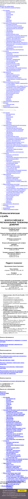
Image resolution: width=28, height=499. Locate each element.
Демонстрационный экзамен (10, 107)
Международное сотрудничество (15, 49)
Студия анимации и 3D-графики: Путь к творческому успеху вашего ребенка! (17, 86)
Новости (8, 16)
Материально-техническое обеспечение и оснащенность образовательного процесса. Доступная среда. (16, 37)
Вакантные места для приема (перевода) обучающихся (14, 434)
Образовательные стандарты (13, 41)
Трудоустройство (10, 62)
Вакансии (8, 21)
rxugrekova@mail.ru (15, 7)
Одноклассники (4, 393)
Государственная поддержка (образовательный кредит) (13, 70)
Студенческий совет (11, 66)
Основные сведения (11, 24)
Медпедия (5, 459)
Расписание (9, 58)
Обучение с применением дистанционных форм (13, 60)
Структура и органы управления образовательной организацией (15, 27)
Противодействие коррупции (14, 25)
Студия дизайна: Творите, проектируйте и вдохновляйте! (15, 475)
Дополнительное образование (11, 101)
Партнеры (9, 20)
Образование (9, 31)
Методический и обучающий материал (16, 67)
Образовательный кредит (13, 74)
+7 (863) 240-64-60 (5, 7)
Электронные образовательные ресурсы (16, 55)
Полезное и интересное (12, 52)
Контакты (8, 100)
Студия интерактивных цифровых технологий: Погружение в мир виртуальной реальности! (15, 90)
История (8, 13)
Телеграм (2, 394)
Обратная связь (10, 104)
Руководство (9, 32)
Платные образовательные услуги (15, 39)
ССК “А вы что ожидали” (13, 65)
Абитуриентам (7, 72)
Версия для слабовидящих (7, 6)
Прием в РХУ (9, 73)
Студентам (6, 51)
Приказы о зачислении (12, 76)
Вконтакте (3, 391)
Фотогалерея (9, 14)
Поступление (9, 94)
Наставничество (10, 11)
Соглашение (14, 497)
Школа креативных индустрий (11, 82)
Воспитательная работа (12, 56)
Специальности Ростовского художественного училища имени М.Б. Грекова (16, 79)
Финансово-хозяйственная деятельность (17, 42)
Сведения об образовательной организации (14, 23)
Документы (9, 30)
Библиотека (9, 53)
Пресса (8, 18)
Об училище (6, 10)
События (8, 17)
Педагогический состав (12, 34)
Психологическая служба (13, 63)
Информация (6, 105)
